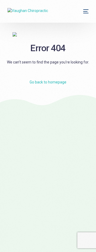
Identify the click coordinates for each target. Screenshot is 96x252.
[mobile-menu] (85, 11)
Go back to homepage (48, 82)
